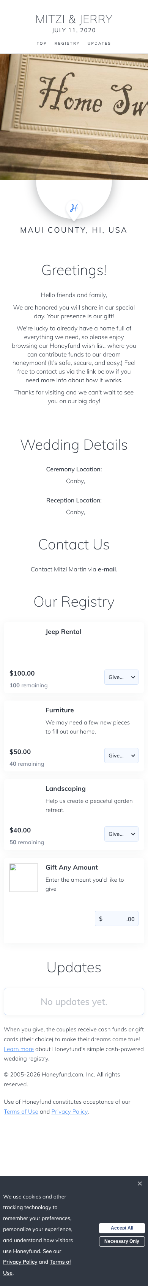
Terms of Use (21, 1111)
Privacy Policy (70, 1111)
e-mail (107, 569)
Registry (67, 43)
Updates (99, 43)
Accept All (122, 1228)
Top (42, 43)
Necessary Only (121, 1241)
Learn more (19, 1049)
